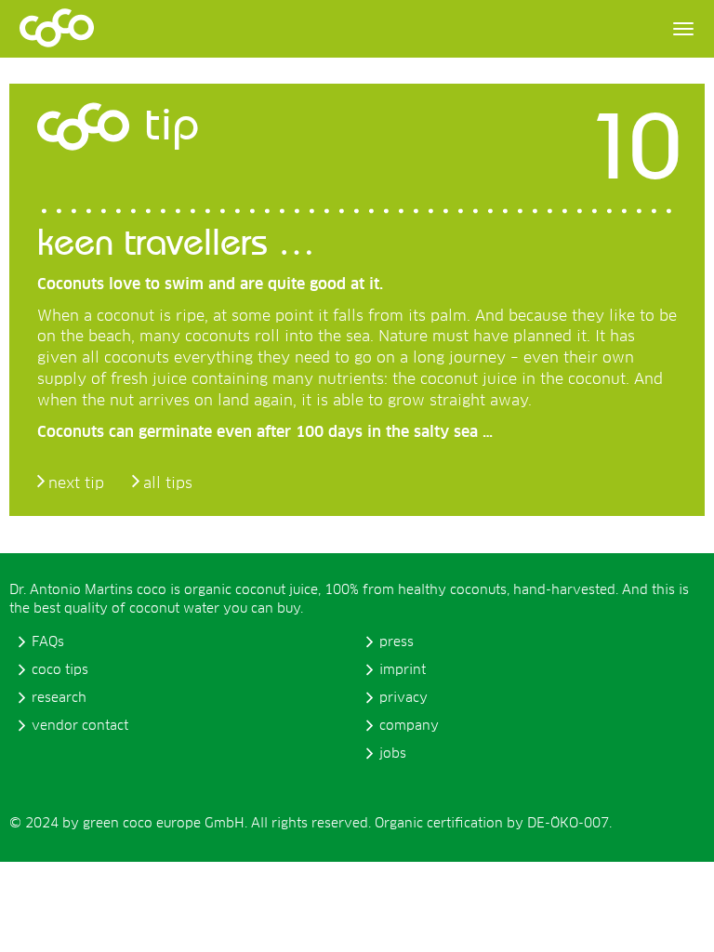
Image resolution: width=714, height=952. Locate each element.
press (396, 642)
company (409, 726)
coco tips (60, 670)
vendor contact (80, 726)
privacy (403, 698)
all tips (167, 483)
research (59, 698)
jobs (392, 753)
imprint (402, 670)
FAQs (48, 642)
